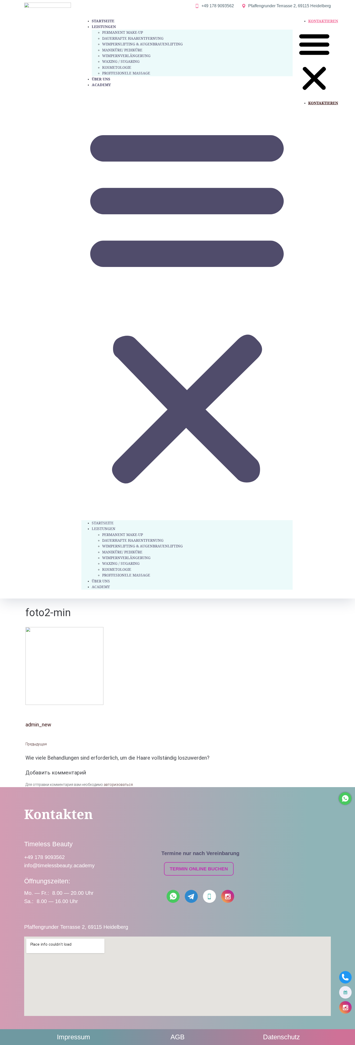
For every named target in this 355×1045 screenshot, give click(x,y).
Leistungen (104, 26)
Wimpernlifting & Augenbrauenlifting (142, 44)
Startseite (103, 20)
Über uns (101, 79)
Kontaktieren (323, 20)
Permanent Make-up (122, 32)
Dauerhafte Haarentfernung (132, 38)
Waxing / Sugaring (121, 61)
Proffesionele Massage (126, 73)
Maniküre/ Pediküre (122, 49)
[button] (187, 303)
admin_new (38, 724)
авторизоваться (118, 784)
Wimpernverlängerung (126, 55)
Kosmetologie (116, 67)
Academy (101, 84)
